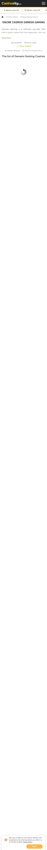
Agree (34, 846)
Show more (6, 38)
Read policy (27, 842)
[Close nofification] (44, 836)
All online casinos (12, 17)
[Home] (3, 17)
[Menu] (43, 3)
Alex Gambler (16, 43)
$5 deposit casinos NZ (32, 10)
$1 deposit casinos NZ (11, 10)
